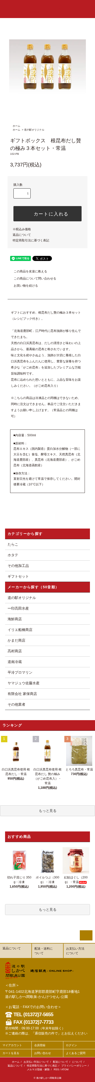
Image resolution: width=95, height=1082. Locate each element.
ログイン (48, 12)
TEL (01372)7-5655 (32, 1014)
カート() (62, 12)
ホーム (16, 126)
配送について (60, 1061)
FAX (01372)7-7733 (32, 1022)
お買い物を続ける (26, 285)
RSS (56, 1069)
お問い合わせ (42, 1053)
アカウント (18, 12)
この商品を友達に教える (30, 271)
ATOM (64, 1069)
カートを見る (11, 1053)
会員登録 (34, 12)
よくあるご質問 (75, 1053)
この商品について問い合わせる (35, 278)
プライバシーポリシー (74, 1065)
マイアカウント (12, 1045)
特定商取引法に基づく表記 (31, 240)
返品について (22, 235)
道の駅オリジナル (34, 129)
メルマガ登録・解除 (38, 1069)
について (77, 1061)
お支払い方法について (36, 1061)
